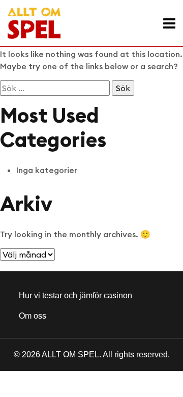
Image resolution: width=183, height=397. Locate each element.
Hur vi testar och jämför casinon (75, 295)
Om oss (32, 315)
